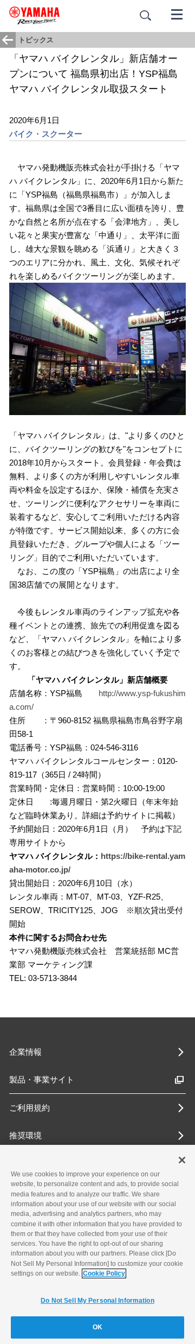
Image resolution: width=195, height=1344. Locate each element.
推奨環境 (25, 1135)
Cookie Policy (104, 1273)
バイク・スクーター (45, 133)
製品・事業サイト (41, 1079)
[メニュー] (177, 14)
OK (97, 1327)
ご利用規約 (29, 1107)
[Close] (182, 1160)
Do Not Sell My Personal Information (97, 1300)
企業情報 (25, 1051)
